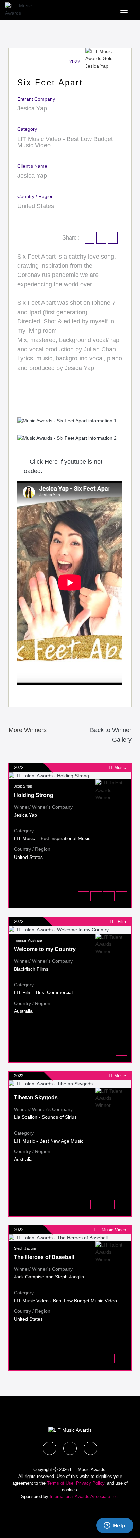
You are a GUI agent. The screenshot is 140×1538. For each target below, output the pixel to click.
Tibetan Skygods (36, 1097)
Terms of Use (60, 1483)
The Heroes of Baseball (44, 1257)
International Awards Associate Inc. (84, 1496)
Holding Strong (33, 795)
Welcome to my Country (45, 949)
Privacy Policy (90, 1483)
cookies (69, 1489)
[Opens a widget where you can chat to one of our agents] (114, 1526)
